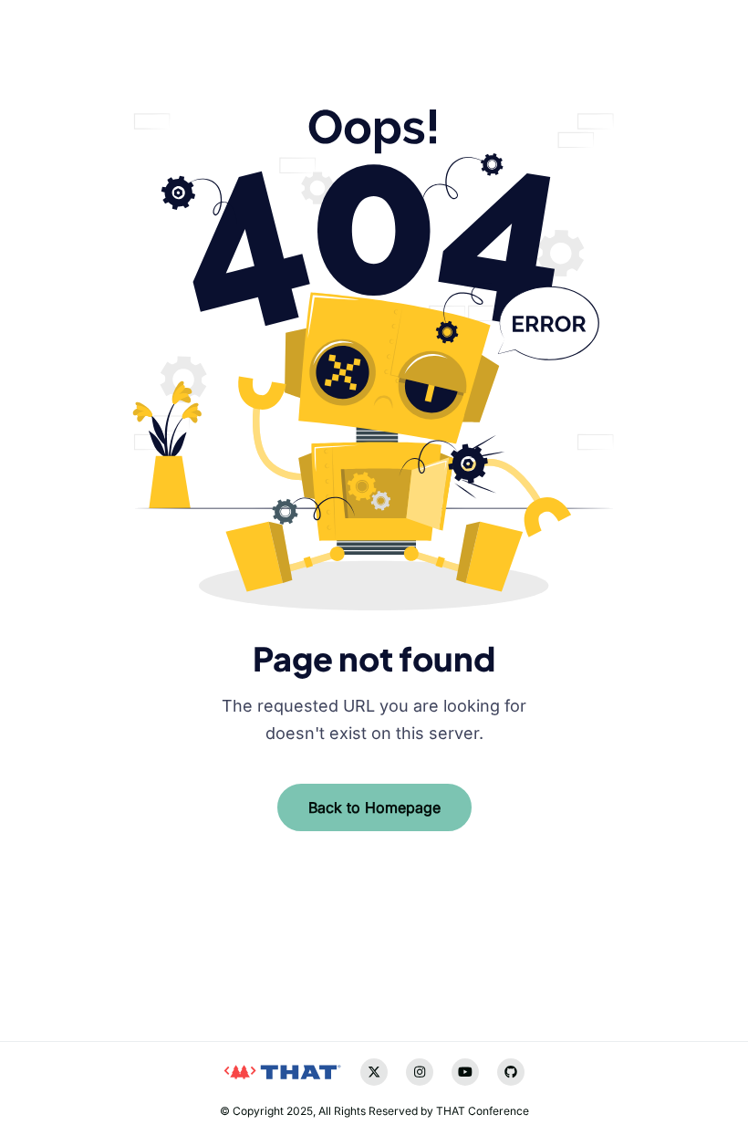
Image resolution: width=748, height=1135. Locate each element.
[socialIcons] (50, 972)
